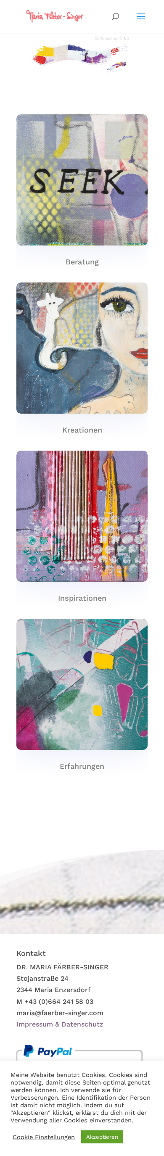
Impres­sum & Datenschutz (59, 1024)
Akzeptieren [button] (102, 1137)
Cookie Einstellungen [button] (44, 1137)
